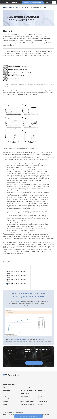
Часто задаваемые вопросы (27, 404)
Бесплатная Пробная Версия (32, 2)
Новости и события (43, 407)
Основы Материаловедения (27, 401)
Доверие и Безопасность (9, 399)
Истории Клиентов (24, 399)
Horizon (40, 339)
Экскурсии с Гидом (42, 401)
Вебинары (40, 404)
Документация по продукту (44, 399)
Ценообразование (24, 393)
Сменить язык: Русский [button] (9, 380)
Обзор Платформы (25, 396)
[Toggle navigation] (54, 2)
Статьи (40, 396)
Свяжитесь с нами (34, 363)
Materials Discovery (25, 407)
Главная (4, 414)
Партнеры (5, 401)
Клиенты (5, 404)
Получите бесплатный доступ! (28, 416)
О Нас (4, 396)
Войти (48, 2)
